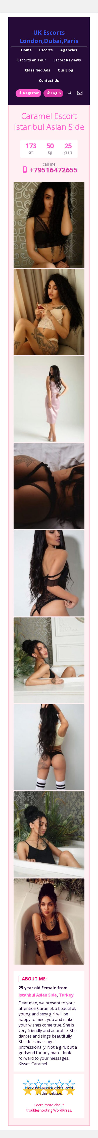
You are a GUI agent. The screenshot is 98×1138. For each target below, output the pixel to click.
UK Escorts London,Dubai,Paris (49, 36)
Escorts (46, 50)
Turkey (66, 995)
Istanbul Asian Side (38, 995)
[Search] (70, 93)
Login (56, 93)
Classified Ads (37, 70)
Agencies (68, 50)
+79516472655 (54, 169)
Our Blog (65, 70)
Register (31, 93)
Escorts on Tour (31, 60)
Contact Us (49, 80)
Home (26, 50)
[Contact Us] (80, 93)
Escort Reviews (67, 60)
